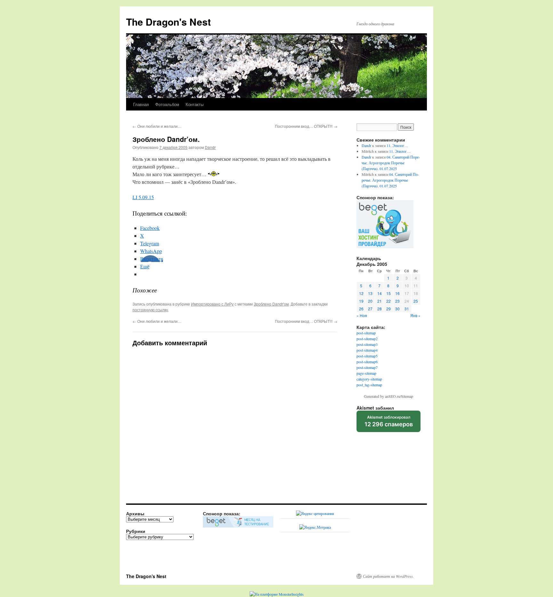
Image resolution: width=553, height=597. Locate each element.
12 (361, 293)
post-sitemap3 (367, 344)
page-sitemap (366, 373)
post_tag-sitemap (369, 384)
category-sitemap (369, 378)
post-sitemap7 (367, 367)
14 (379, 293)
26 (361, 308)
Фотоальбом (167, 104)
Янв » (415, 315)
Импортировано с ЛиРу (212, 304)
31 (407, 308)
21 (379, 301)
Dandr (210, 147)
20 (370, 301)
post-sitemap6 (367, 361)
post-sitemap (366, 332)
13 (370, 293)
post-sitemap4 (367, 350)
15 (388, 293)
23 (397, 301)
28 (379, 308)
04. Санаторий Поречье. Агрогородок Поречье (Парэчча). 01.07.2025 (391, 162)
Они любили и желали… (156, 126)
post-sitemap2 (367, 338)
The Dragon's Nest (168, 22)
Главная (141, 104)
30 (397, 308)
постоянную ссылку (150, 309)
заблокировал (389, 423)
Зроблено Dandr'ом (271, 304)
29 (388, 308)
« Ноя (362, 315)
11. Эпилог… (397, 145)
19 (361, 301)
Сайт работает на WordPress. (388, 576)
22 (388, 301)
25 (415, 301)
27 (370, 308)
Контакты (195, 104)
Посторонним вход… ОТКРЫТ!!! (306, 126)
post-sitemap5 (367, 355)
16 (397, 293)
